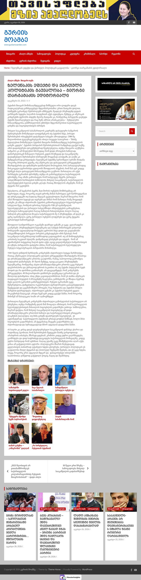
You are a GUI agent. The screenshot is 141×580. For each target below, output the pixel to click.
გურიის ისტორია (27, 61)
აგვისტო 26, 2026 (81, 529)
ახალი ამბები (26, 54)
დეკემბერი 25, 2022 (16, 101)
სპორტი (103, 54)
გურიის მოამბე (28, 569)
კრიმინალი (89, 54)
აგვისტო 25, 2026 (115, 539)
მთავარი (10, 54)
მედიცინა (45, 61)
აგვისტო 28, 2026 (14, 546)
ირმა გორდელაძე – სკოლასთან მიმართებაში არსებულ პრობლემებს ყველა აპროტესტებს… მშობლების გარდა (19, 529)
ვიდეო (57, 61)
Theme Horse (54, 569)
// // (28, 101)
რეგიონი (116, 54)
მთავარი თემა (27, 80)
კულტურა (75, 54)
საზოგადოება (44, 54)
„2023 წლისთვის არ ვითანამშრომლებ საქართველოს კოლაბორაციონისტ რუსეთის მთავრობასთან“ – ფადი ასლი (26, 471)
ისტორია (10, 61)
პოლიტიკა (60, 54)
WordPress (87, 569)
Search (132, 131)
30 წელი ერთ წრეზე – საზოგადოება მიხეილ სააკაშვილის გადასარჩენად (70, 468)
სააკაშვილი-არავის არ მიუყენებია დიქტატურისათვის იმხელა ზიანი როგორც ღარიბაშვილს (120, 525)
